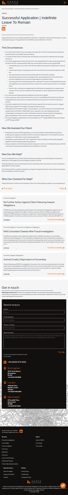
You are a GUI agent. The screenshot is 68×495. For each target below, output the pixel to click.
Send (60, 352)
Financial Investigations (8, 440)
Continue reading (55, 219)
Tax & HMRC (5, 443)
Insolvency (5, 455)
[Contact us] (63, 485)
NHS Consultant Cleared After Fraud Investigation (29, 231)
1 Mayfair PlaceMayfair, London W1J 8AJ (13, 387)
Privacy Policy (25, 471)
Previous (8, 188)
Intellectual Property (7, 461)
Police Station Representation (10, 464)
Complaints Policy (26, 477)
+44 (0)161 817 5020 (14, 406)
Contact (6, 477)
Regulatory (5, 452)
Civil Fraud (5, 449)
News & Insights (9, 8)
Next (62, 188)
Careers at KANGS (9, 474)
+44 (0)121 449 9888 (14, 377)
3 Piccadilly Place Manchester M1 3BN (13, 402)
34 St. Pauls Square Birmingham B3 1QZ (14, 373)
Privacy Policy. (7, 356)
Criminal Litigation (7, 446)
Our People (39, 443)
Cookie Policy (25, 474)
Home (3, 8)
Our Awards (39, 446)
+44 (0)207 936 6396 (14, 391)
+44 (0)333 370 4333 (17, 362)
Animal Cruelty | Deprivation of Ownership (25, 259)
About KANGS (40, 440)
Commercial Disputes (8, 458)
